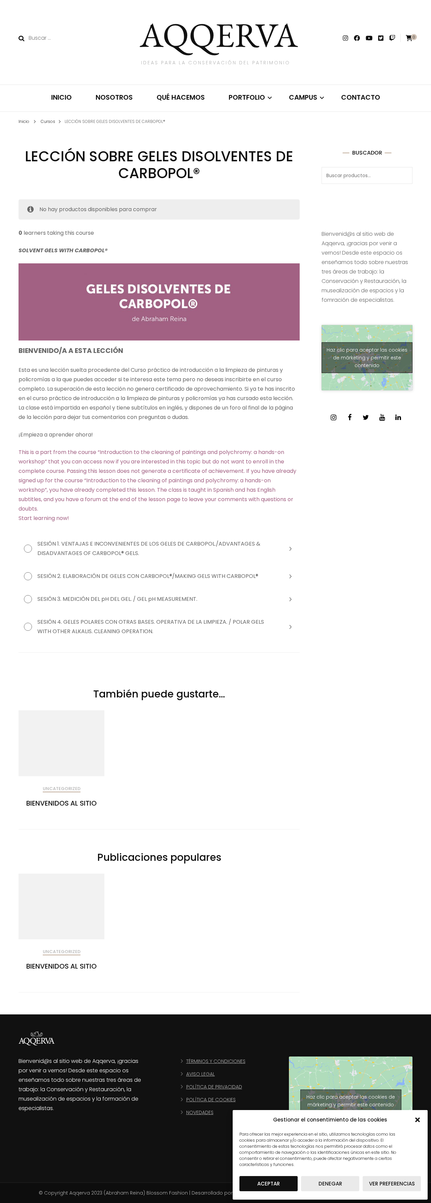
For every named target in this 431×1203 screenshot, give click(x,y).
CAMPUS (303, 97)
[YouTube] (382, 418)
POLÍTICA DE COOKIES (211, 1099)
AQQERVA (219, 34)
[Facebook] (349, 418)
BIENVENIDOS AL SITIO (61, 803)
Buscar (404, 175)
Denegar (330, 1183)
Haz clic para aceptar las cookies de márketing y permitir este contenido (367, 358)
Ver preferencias (392, 1183)
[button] (417, 1119)
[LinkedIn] (398, 418)
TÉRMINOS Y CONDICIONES (215, 1061)
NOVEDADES (199, 1112)
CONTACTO (360, 97)
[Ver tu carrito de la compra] (409, 38)
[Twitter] (365, 418)
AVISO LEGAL (200, 1074)
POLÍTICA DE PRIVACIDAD (214, 1086)
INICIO (61, 97)
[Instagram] (333, 418)
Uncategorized (61, 789)
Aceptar (268, 1183)
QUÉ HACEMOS (181, 97)
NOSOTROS (114, 97)
